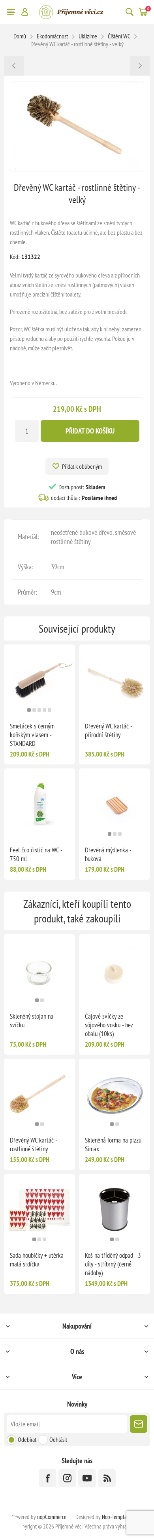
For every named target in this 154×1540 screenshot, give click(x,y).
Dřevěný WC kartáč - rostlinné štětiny (33, 1144)
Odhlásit (58, 1439)
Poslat (138, 1424)
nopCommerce (51, 1517)
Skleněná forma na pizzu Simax (113, 1144)
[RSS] (107, 1478)
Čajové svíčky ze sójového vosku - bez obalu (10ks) (109, 1025)
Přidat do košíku (90, 430)
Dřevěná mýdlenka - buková (108, 854)
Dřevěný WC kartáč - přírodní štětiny (108, 730)
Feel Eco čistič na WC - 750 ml (36, 854)
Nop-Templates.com (122, 1517)
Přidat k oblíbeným (82, 466)
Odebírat (27, 1439)
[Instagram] (67, 1478)
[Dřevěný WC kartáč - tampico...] (14, 66)
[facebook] (47, 1478)
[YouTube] (87, 1478)
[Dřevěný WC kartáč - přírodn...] (140, 66)
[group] (39, 680)
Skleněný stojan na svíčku (31, 1020)
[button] (29, 710)
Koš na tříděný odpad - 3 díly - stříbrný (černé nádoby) (113, 1264)
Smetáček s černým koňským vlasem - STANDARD (32, 735)
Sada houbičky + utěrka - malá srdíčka (38, 1259)
